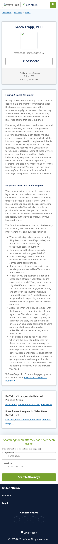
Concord (9, 419)
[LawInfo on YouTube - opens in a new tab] (33, 519)
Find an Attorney (11, 487)
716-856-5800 (31, 61)
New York (18, 13)
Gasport (9, 423)
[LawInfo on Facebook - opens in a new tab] (17, 519)
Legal (5, 503)
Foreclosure (6, 13)
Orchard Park (22, 419)
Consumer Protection (29, 404)
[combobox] (29, 456)
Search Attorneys (29, 477)
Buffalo (27, 13)
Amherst (46, 419)
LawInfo (6, 495)
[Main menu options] (11, 5)
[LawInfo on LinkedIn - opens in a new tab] (41, 519)
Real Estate (46, 404)
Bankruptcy (11, 404)
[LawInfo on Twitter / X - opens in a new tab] (25, 519)
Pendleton (35, 419)
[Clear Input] (52, 456)
